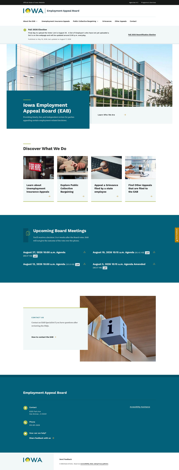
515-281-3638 (34, 425)
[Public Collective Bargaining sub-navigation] (97, 21)
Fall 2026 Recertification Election (142, 35)
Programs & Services (148, 2)
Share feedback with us (40, 438)
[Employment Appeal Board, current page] (33, 10)
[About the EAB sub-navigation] (36, 21)
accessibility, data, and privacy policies (94, 464)
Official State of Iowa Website (34, 2)
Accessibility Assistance (140, 407)
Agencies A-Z (133, 2)
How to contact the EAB (42, 337)
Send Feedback (65, 459)
